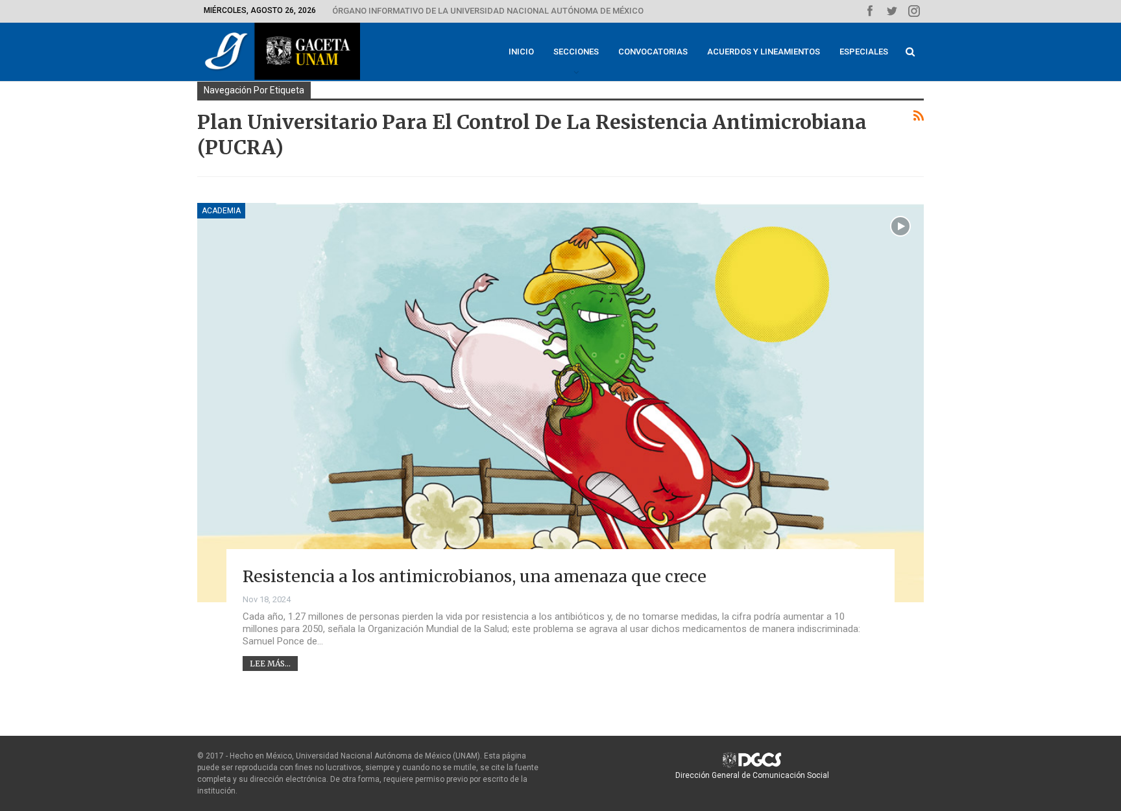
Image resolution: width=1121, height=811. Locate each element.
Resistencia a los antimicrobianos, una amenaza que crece (474, 576)
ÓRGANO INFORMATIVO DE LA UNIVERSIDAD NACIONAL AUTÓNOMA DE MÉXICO (488, 11)
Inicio (521, 51)
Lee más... (270, 663)
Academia (221, 210)
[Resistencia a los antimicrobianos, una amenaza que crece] (560, 402)
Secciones (576, 51)
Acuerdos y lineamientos (763, 51)
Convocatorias (653, 51)
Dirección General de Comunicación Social (752, 775)
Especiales (863, 51)
